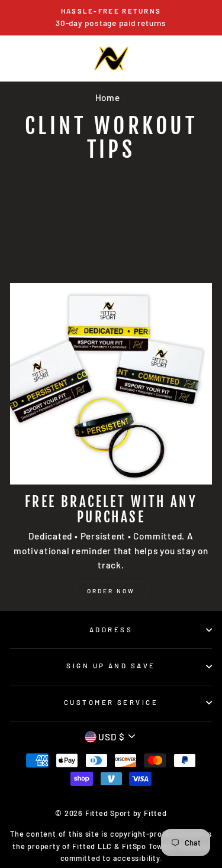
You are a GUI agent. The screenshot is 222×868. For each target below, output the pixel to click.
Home (107, 97)
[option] (111, 18)
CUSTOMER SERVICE (111, 702)
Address (111, 629)
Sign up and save (110, 665)
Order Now (111, 590)
